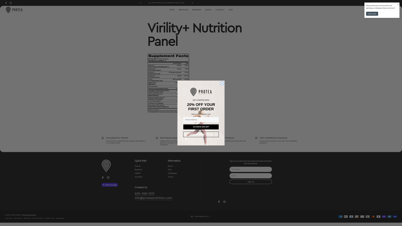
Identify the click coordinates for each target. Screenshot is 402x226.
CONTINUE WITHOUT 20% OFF (201, 134)
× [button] (397, 4)
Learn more (372, 14)
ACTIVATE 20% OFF (201, 127)
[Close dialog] (222, 83)
